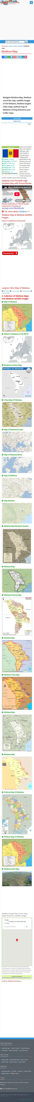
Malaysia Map (5, 1073)
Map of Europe (4, 1054)
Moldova (11, 147)
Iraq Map (20, 1071)
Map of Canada (15, 1048)
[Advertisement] (17, 22)
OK (27, 926)
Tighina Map (5, 293)
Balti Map (6, 291)
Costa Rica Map (23, 1050)
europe (20, 46)
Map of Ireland (13, 1062)
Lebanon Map (27, 1071)
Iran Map (14, 1071)
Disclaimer (7, 1096)
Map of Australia (13, 1050)
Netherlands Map (14, 1059)
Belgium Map (5, 1059)
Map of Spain (22, 1062)
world (15, 46)
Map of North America (6, 1043)
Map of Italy (5, 1062)
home (10, 46)
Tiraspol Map (26, 291)
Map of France (24, 1059)
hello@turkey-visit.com (11, 1088)
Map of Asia (3, 1066)
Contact (2, 1077)
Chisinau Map (15, 291)
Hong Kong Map (6, 1071)
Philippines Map (14, 1073)
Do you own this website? (10, 926)
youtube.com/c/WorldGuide (13, 208)
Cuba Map (4, 1050)
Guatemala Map (25, 1048)
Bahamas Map (5, 1048)
